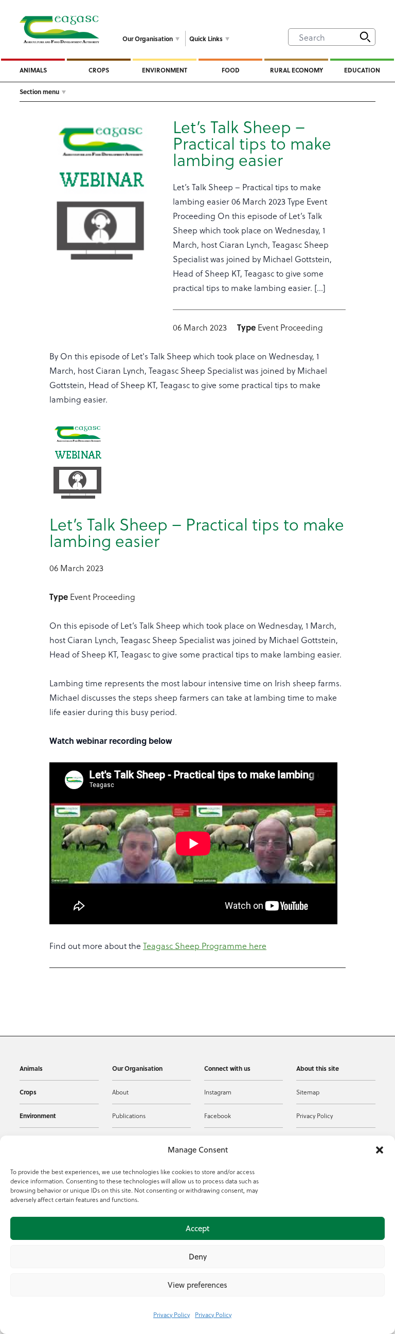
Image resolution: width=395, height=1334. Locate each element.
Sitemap (307, 1092)
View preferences (197, 1285)
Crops (98, 70)
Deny (198, 1256)
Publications (129, 1115)
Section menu (39, 91)
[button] (379, 1150)
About (120, 1092)
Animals (33, 70)
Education (362, 70)
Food (231, 70)
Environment (164, 70)
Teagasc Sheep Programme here (204, 946)
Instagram (217, 1092)
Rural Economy (296, 70)
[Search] (365, 37)
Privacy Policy (171, 1314)
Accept (197, 1228)
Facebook (217, 1115)
